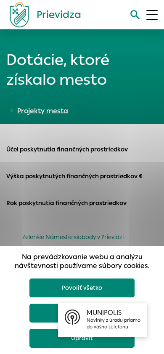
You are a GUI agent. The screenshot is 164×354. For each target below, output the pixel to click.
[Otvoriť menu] (152, 15)
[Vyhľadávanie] (135, 15)
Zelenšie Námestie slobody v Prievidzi (73, 237)
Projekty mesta (42, 111)
